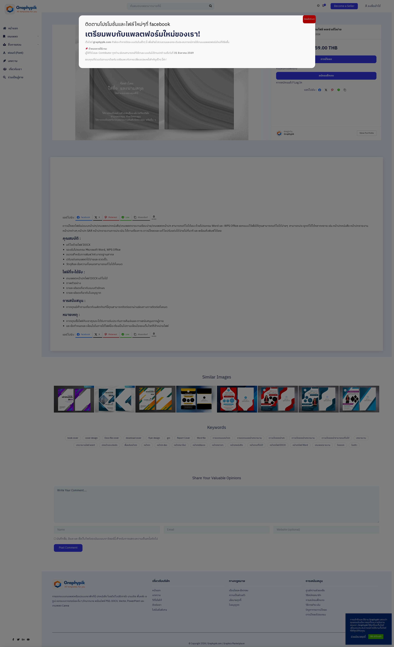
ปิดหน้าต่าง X (309, 19)
